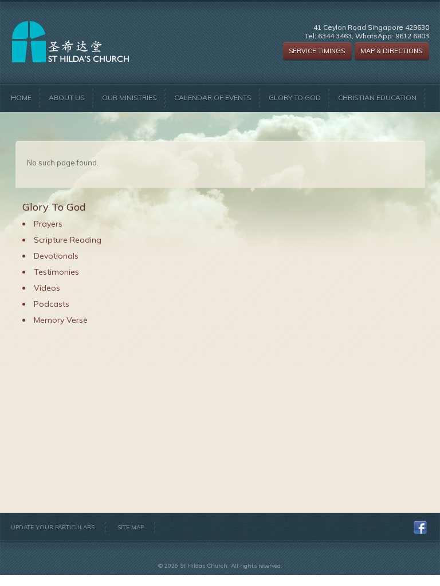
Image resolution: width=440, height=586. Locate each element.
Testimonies (56, 272)
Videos (47, 288)
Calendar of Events (213, 97)
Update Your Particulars (53, 527)
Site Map (130, 527)
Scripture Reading (67, 240)
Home (21, 97)
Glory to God (295, 97)
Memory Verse (61, 320)
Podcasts (51, 304)
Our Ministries (129, 97)
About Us (67, 97)
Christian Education (377, 97)
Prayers (48, 224)
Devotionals (56, 256)
